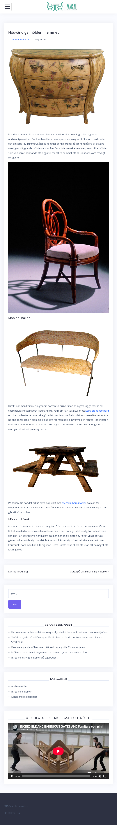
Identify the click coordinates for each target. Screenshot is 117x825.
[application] (58, 751)
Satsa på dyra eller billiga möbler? (89, 571)
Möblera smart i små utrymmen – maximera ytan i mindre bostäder (49, 652)
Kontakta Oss (12, 813)
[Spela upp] (12, 776)
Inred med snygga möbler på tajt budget (34, 657)
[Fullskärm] (104, 776)
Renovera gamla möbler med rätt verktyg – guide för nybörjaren (48, 647)
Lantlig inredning (18, 571)
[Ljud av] (99, 776)
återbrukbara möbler (74, 503)
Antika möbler (19, 686)
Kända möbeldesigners (24, 696)
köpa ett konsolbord (97, 410)
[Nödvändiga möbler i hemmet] (58, 86)
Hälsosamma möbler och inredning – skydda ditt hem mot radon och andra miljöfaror (60, 632)
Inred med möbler (21, 39)
